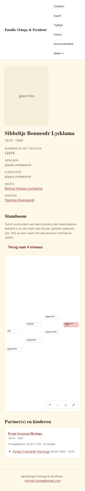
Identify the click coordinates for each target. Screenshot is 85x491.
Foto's (58, 34)
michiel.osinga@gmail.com (43, 480)
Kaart (57, 16)
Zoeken (59, 6)
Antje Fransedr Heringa (31, 451)
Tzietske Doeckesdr (20, 200)
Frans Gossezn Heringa (25, 433)
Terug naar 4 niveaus (25, 247)
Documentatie (64, 44)
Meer (57, 53)
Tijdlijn (58, 25)
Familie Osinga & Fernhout (26, 29)
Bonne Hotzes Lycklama (23, 188)
